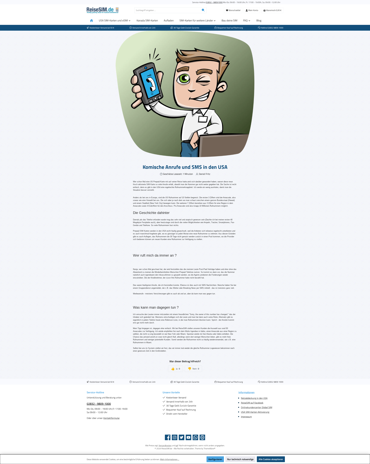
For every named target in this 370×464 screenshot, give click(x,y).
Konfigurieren (215, 459)
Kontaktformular (111, 418)
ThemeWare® (209, 448)
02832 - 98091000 (214, 2)
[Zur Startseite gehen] (103, 10)
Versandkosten (165, 445)
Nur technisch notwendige (240, 459)
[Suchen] (203, 10)
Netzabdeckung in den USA (254, 398)
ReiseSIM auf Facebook (252, 402)
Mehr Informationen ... (169, 459)
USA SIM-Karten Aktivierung (255, 412)
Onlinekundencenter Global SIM (256, 407)
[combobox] (167, 10)
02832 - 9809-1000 (99, 404)
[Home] (91, 20)
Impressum (246, 416)
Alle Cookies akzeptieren (271, 459)
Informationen (246, 392)
